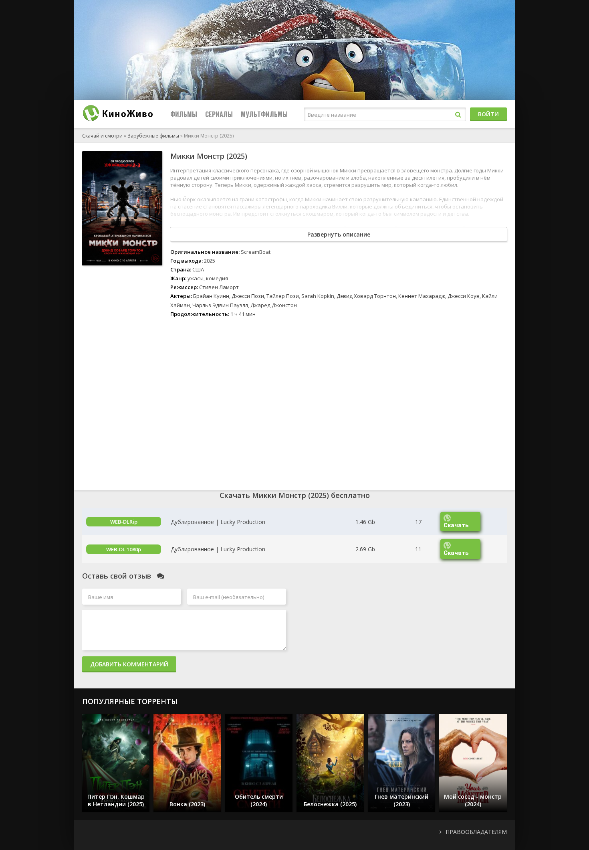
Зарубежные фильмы (153, 135)
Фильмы (183, 114)
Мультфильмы (264, 114)
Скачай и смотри (102, 135)
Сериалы (219, 114)
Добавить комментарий (129, 664)
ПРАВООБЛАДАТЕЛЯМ (476, 832)
